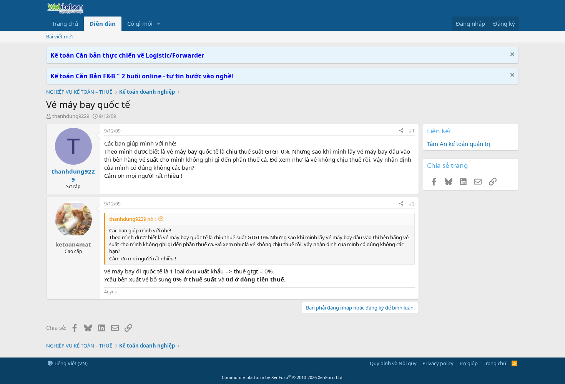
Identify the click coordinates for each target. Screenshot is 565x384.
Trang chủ (65, 23)
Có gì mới (140, 23)
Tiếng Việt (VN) (70, 363)
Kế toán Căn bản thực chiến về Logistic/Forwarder (127, 55)
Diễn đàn (103, 23)
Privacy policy (438, 363)
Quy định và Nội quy (393, 363)
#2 (412, 203)
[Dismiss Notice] (511, 55)
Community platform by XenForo (283, 377)
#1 (412, 130)
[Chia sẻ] (401, 131)
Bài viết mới (59, 36)
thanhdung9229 (70, 116)
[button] (158, 24)
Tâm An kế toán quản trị (458, 143)
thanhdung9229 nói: (132, 218)
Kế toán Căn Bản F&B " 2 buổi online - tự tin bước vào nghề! (141, 76)
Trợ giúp (468, 363)
